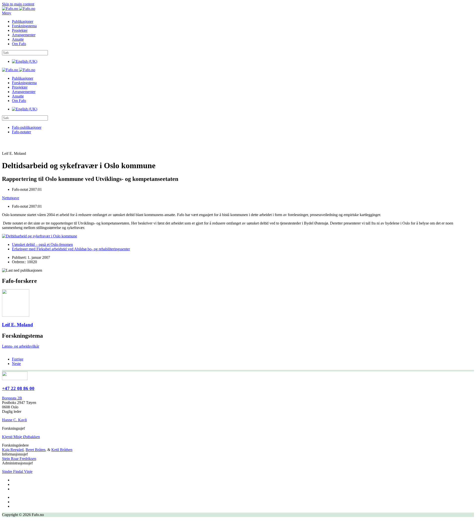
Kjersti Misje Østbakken (21, 437)
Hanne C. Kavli (14, 420)
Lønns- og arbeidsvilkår (20, 346)
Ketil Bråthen (61, 450)
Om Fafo (19, 44)
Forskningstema (24, 26)
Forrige (17, 359)
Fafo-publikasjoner (26, 127)
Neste (16, 363)
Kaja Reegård (13, 450)
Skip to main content (18, 4)
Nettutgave (10, 198)
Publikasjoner (22, 21)
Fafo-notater (21, 132)
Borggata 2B (12, 398)
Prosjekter (20, 30)
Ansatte (18, 39)
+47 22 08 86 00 (18, 388)
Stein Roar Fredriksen (19, 458)
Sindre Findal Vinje (17, 471)
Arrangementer (23, 35)
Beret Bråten (35, 450)
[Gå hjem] (18, 8)
